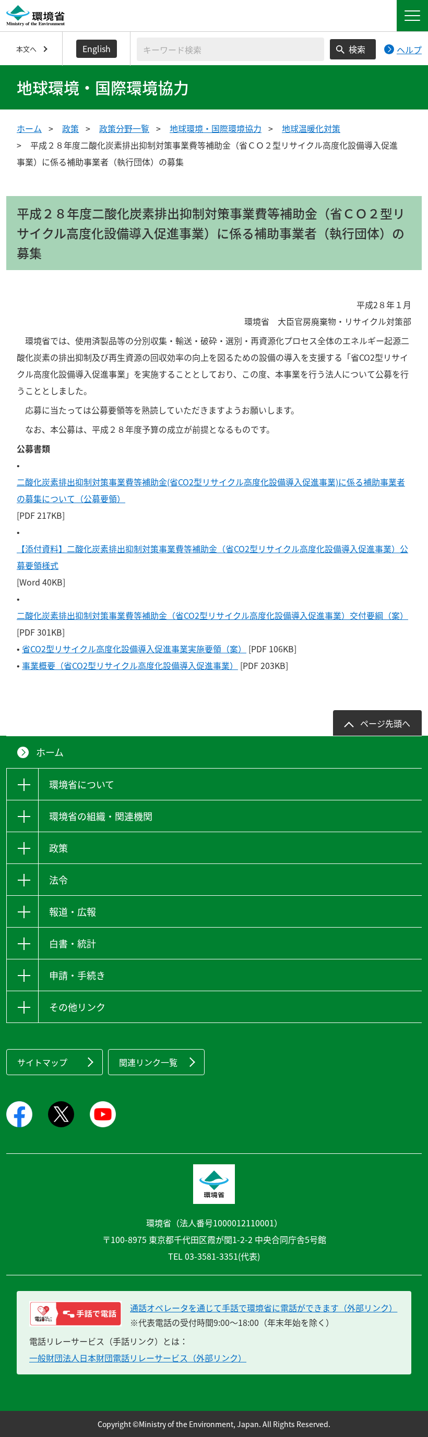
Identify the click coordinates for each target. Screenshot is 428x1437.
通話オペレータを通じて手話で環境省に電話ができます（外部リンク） (263, 1307)
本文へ (26, 49)
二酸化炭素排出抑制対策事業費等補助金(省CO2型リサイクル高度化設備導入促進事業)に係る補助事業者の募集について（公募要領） (211, 490)
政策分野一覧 (124, 128)
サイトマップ (42, 1062)
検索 (357, 49)
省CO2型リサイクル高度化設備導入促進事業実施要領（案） (134, 648)
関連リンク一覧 (148, 1062)
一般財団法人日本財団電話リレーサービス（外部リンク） (137, 1357)
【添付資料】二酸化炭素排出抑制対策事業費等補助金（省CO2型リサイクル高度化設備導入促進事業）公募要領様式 (212, 556)
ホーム (29, 128)
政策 (70, 128)
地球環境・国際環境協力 (215, 128)
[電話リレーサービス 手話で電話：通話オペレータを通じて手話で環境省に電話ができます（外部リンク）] (75, 1314)
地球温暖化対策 (311, 128)
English (96, 48)
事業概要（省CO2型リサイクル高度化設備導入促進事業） (130, 665)
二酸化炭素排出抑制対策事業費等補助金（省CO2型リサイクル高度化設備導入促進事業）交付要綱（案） (212, 615)
